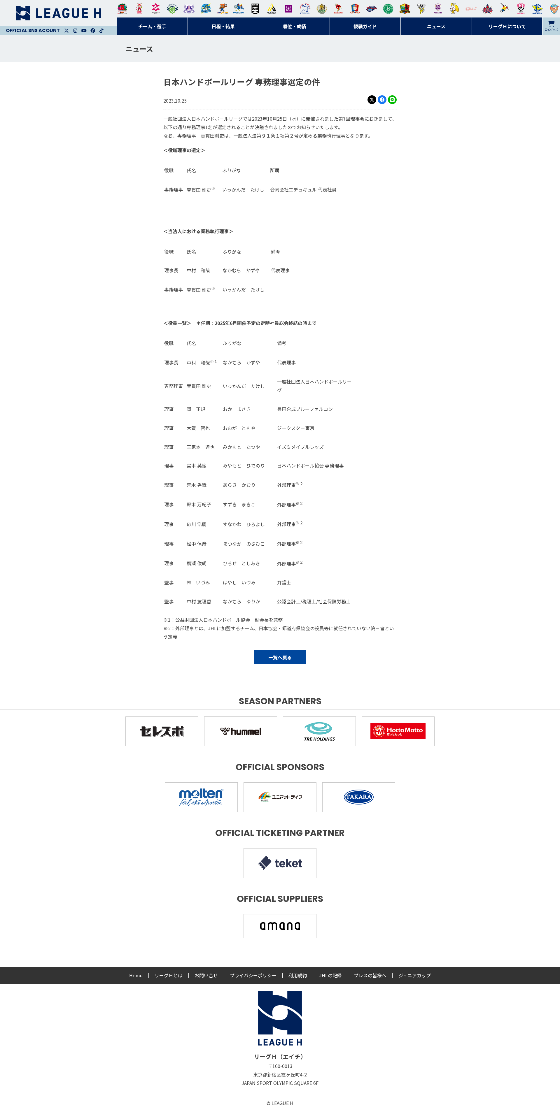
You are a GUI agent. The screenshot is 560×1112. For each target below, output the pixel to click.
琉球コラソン (355, 9)
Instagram (75, 30)
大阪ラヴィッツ (454, 9)
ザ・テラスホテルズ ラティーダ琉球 (554, 9)
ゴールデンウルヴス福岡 (322, 9)
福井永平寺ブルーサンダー (205, 9)
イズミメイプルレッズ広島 (488, 9)
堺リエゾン (288, 9)
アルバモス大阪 (272, 9)
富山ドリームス (189, 9)
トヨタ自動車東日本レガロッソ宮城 (122, 9)
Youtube (84, 30)
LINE (392, 99)
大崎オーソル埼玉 (139, 9)
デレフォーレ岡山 (471, 9)
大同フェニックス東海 (238, 9)
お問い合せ (206, 975)
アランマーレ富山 (371, 9)
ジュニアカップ (414, 975)
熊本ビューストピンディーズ (521, 9)
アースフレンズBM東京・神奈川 (172, 9)
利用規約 (297, 975)
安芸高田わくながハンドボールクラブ (305, 9)
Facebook (92, 30)
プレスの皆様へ (370, 975)
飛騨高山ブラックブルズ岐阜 (405, 9)
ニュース (139, 48)
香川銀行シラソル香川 (504, 9)
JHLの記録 (330, 975)
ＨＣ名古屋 (421, 9)
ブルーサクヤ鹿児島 (537, 9)
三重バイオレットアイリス (438, 9)
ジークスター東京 (156, 9)
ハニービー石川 (388, 9)
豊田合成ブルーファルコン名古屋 (222, 9)
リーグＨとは (169, 975)
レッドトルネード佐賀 (338, 9)
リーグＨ (58, 13)
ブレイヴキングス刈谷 (255, 9)
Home (136, 975)
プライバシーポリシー (253, 975)
